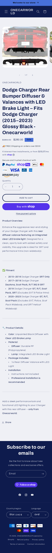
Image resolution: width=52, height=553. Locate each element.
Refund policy (23, 539)
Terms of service (17, 544)
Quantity (6, 181)
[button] (6, 11)
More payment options (26, 214)
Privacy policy (38, 539)
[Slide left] (19, 75)
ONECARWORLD (24, 536)
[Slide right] (32, 75)
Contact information (36, 544)
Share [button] (8, 422)
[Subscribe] (42, 473)
